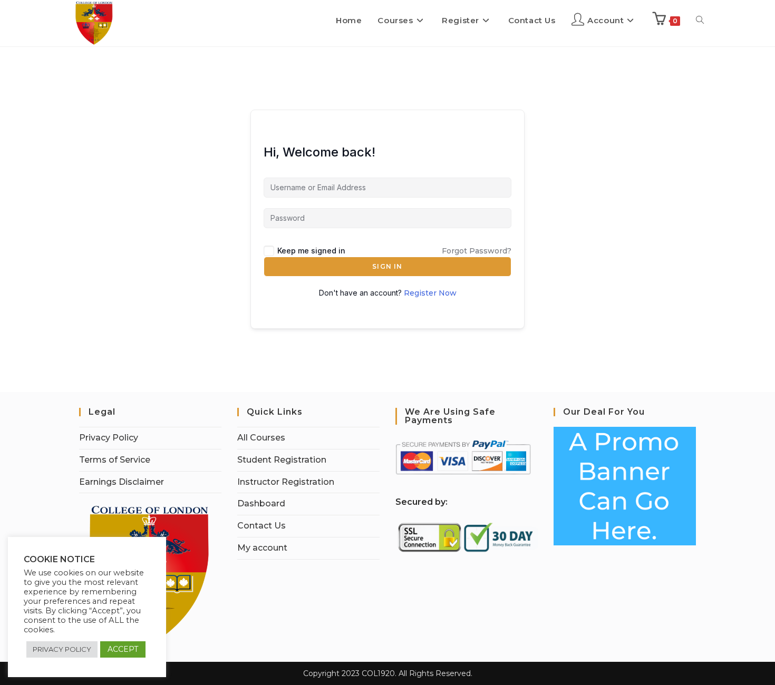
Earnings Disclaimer (121, 482)
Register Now (430, 293)
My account (262, 548)
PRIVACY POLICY (62, 649)
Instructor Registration (285, 482)
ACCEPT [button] (123, 649)
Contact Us (261, 526)
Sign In (387, 266)
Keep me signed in (311, 250)
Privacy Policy (108, 438)
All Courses (261, 438)
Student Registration (281, 460)
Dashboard (261, 503)
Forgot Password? (476, 251)
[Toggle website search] (700, 20)
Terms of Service (114, 460)
